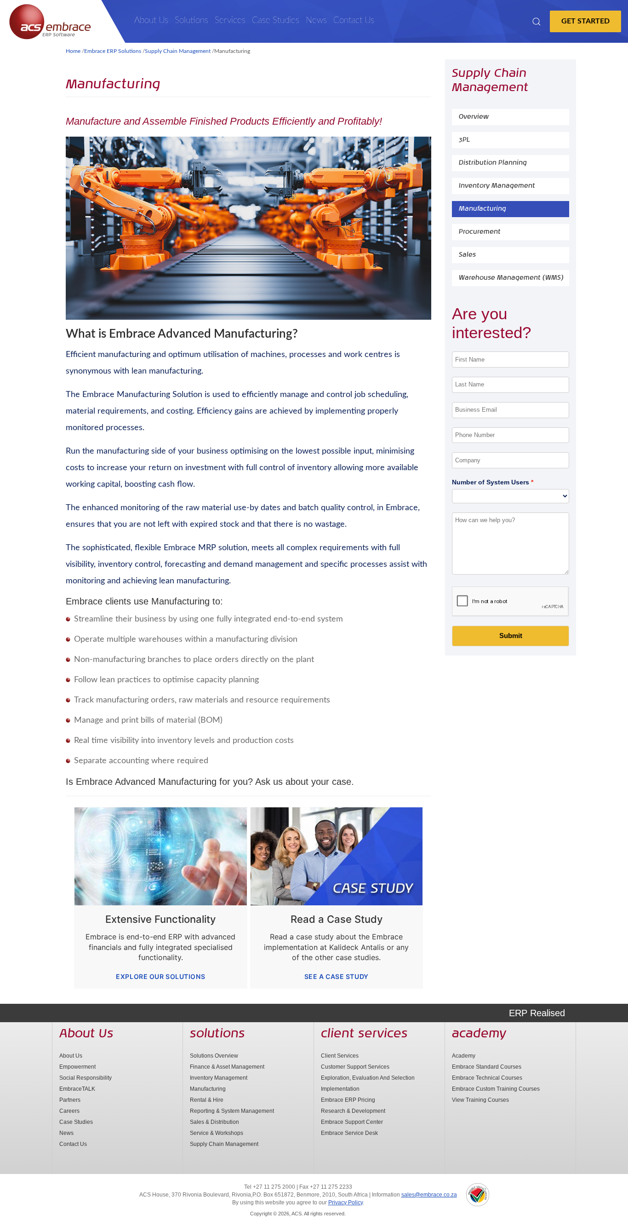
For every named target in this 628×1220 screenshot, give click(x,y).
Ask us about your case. (304, 782)
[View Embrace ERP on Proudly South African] (477, 1194)
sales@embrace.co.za (429, 1194)
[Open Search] (536, 21)
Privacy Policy (345, 1202)
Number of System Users (490, 482)
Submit (510, 635)
